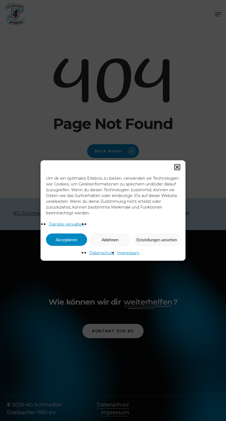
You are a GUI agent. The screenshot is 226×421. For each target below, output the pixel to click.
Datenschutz (101, 252)
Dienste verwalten (66, 224)
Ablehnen (110, 239)
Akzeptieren (66, 239)
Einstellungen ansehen (156, 239)
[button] (177, 167)
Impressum (128, 252)
